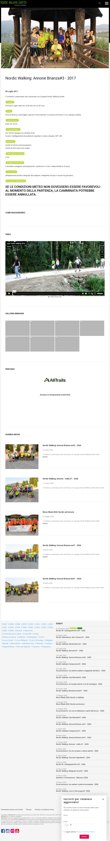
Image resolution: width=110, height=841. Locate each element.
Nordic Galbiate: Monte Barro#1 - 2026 (71, 644)
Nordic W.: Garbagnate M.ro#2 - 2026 (70, 764)
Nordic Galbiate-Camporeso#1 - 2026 (71, 731)
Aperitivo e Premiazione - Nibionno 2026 (72, 778)
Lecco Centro (8, 640)
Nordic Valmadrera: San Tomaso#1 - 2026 (72, 637)
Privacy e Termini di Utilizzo (85, 832)
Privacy (28, 809)
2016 (51, 624)
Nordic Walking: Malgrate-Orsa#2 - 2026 (72, 771)
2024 (51, 627)
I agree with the (80, 832)
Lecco (41, 637)
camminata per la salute (12, 634)
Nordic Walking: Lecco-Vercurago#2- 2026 (73, 791)
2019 (18, 627)
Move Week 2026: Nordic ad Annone (58, 512)
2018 (11, 627)
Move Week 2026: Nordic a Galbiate (70, 697)
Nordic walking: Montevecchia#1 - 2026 (71, 691)
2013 (31, 624)
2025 (5, 631)
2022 (37, 627)
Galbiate (21, 637)
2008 (11, 624)
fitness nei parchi (9, 637)
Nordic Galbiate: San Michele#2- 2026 (71, 677)
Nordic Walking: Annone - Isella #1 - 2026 (60, 479)
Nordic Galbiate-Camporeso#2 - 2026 (71, 664)
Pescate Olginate (23, 647)
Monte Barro (15, 643)
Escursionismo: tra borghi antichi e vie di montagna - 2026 (79, 684)
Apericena (28, 631)
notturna (49, 643)
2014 (37, 624)
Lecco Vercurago (36, 640)
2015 (44, 624)
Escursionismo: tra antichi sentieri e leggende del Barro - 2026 (80, 671)
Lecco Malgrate (22, 640)
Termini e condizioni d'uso (44, 809)
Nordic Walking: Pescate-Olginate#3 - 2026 (73, 758)
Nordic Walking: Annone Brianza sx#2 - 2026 (62, 445)
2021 (31, 627)
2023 (44, 627)
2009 (18, 624)
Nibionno (39, 643)
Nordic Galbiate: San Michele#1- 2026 (71, 717)
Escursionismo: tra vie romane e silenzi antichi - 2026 (77, 751)
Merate (5, 643)
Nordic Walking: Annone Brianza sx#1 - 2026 (62, 545)
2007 (5, 624)
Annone (19, 631)
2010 (24, 624)
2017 (5, 627)
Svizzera (36, 647)
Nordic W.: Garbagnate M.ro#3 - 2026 (70, 631)
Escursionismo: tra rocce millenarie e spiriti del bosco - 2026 (80, 711)
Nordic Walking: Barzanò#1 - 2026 (69, 651)
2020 (24, 627)
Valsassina (46, 647)
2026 (11, 631)
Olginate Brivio (8, 647)
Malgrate (49, 640)
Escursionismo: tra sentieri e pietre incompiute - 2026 (77, 784)
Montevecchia (28, 643)
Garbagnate (32, 637)
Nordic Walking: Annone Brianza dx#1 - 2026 (62, 579)
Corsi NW (27, 634)
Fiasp (36, 634)
